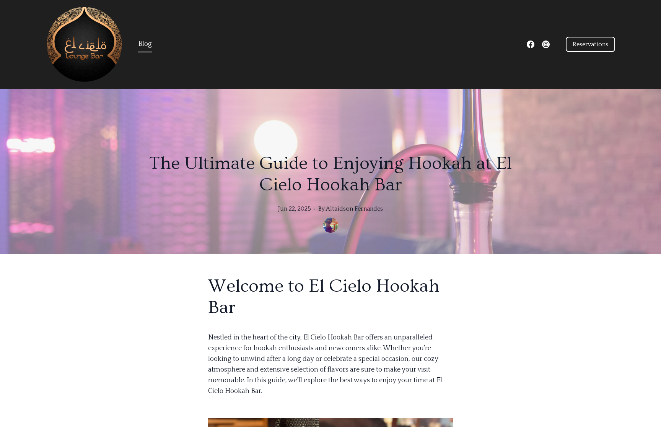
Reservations (590, 44)
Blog (145, 44)
